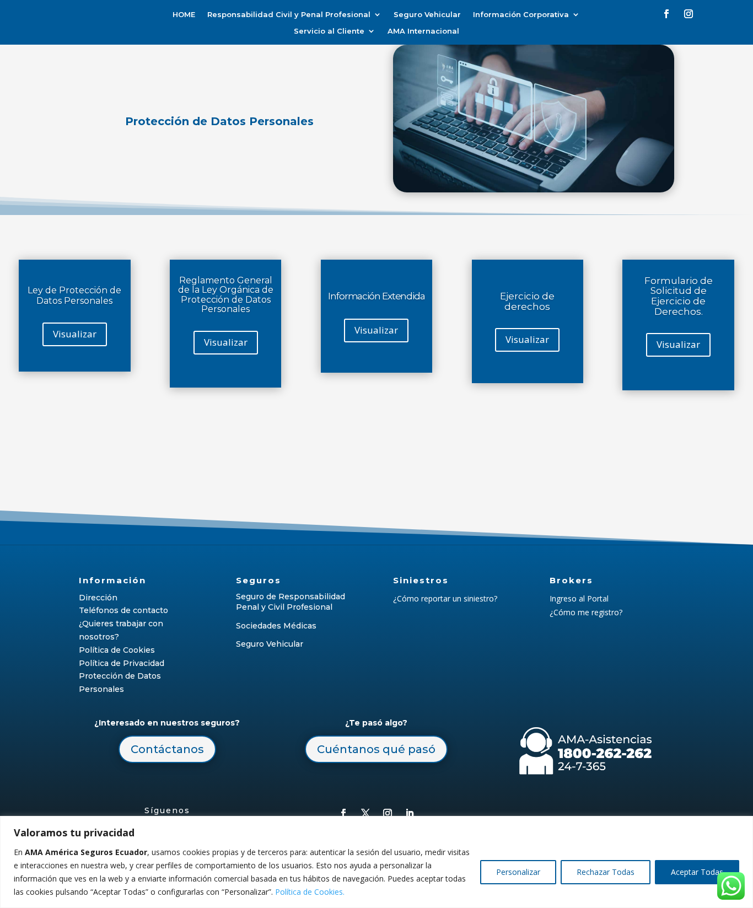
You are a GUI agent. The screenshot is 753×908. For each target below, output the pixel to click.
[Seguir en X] (365, 813)
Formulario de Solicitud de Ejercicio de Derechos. (678, 295)
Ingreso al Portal (579, 598)
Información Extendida (376, 296)
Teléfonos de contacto (123, 610)
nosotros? (99, 637)
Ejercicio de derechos (527, 301)
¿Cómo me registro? (586, 612)
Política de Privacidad (121, 663)
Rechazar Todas (605, 872)
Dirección (98, 598)
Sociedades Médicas (276, 626)
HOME (184, 14)
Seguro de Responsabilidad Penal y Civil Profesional (290, 602)
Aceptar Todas (697, 872)
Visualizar (74, 333)
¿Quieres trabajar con (121, 623)
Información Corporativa (521, 14)
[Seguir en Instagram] (688, 14)
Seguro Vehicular (427, 14)
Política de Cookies (117, 650)
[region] (376, 862)
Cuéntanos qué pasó (376, 749)
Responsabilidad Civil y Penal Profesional (288, 14)
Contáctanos (167, 749)
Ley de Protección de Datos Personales (74, 295)
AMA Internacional (423, 31)
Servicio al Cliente (329, 31)
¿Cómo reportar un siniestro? (445, 598)
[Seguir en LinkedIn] (409, 813)
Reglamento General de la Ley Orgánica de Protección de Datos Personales (225, 294)
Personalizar (518, 872)
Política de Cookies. (310, 891)
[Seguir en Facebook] (666, 14)
